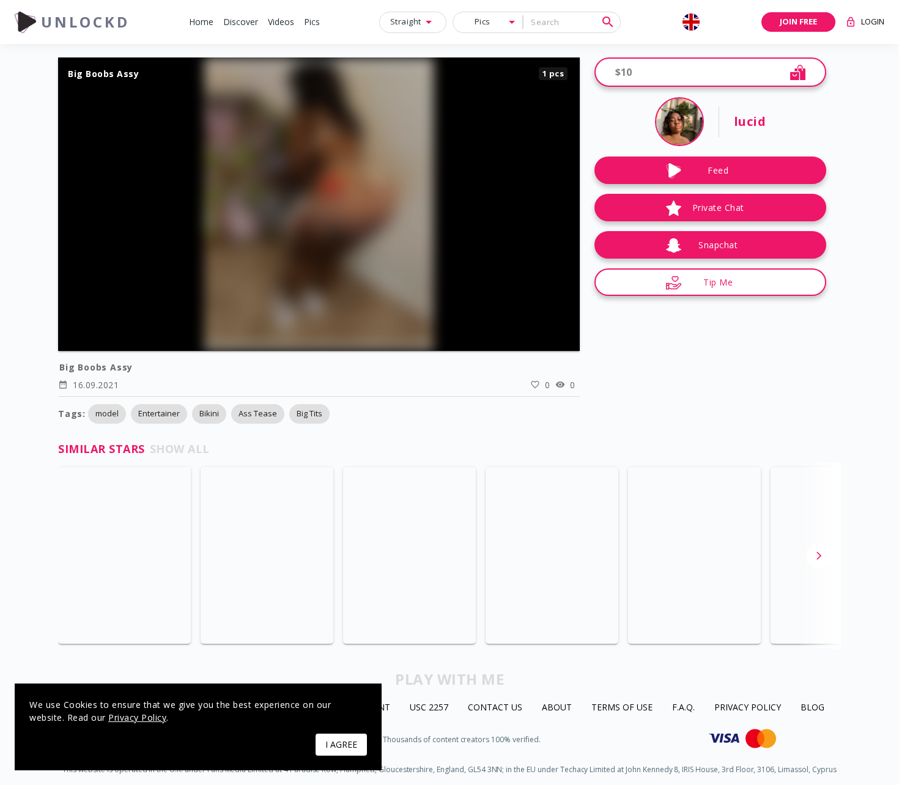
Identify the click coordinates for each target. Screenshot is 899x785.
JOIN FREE (798, 21)
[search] (608, 22)
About (557, 707)
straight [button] (405, 21)
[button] (201, 22)
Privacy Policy (747, 707)
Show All (180, 448)
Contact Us (495, 707)
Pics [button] (482, 21)
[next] (819, 556)
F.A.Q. (683, 707)
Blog (812, 707)
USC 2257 (429, 707)
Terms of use (622, 707)
